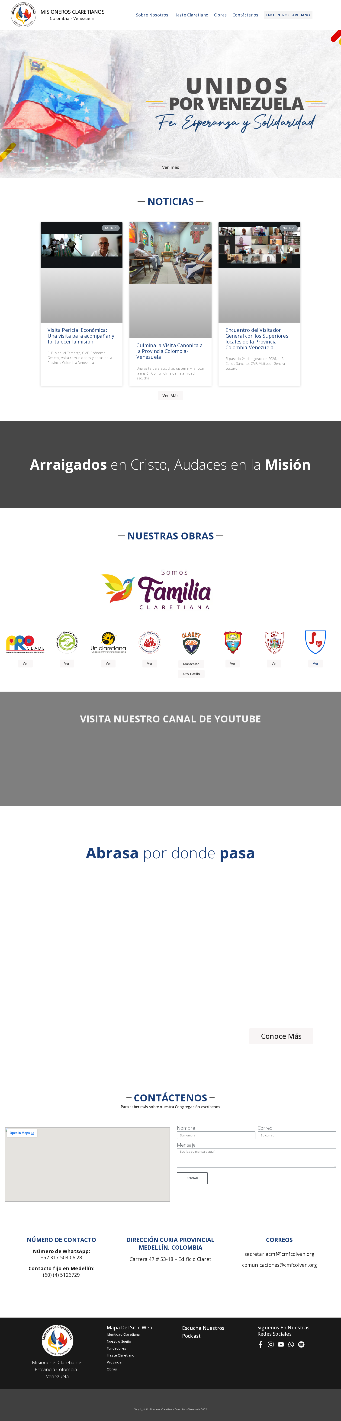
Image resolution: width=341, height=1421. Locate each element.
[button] (288, 15)
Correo (265, 1128)
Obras (220, 15)
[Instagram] (271, 1344)
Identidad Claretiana (123, 1334)
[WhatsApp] (291, 1344)
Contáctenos (245, 15)
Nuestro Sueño (119, 1341)
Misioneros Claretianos (72, 12)
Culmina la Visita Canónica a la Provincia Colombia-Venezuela (169, 351)
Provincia (114, 1362)
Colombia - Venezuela (72, 18)
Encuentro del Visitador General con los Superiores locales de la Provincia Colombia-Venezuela (256, 339)
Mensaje (186, 1145)
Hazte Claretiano (191, 15)
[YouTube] (281, 1344)
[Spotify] (301, 1344)
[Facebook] (260, 1344)
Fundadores (116, 1348)
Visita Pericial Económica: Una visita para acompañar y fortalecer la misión (81, 336)
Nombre (186, 1128)
